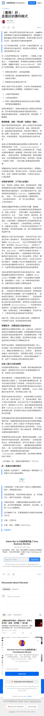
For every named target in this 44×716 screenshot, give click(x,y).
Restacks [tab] (15, 589)
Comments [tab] (6, 589)
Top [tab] (4, 615)
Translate (6, 8)
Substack (12, 712)
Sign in (39, 3)
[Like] (4, 27)
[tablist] (10, 589)
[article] (22, 626)
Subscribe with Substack (23, 682)
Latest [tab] (9, 615)
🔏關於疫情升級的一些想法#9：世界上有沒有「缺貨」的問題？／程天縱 (17, 621)
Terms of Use (32, 686)
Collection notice (35, 701)
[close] (38, 640)
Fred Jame (10, 20)
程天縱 (14, 630)
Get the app (32, 706)
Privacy (20, 701)
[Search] (40, 615)
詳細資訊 (7, 530)
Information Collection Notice (26, 688)
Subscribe (32, 3)
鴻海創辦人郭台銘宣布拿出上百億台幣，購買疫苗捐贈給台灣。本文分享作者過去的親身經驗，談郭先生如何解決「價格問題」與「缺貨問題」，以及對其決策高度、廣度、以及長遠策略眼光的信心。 (17, 627)
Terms (26, 701)
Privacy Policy (22, 690)
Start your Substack (17, 706)
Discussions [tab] (17, 615)
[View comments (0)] (9, 27)
